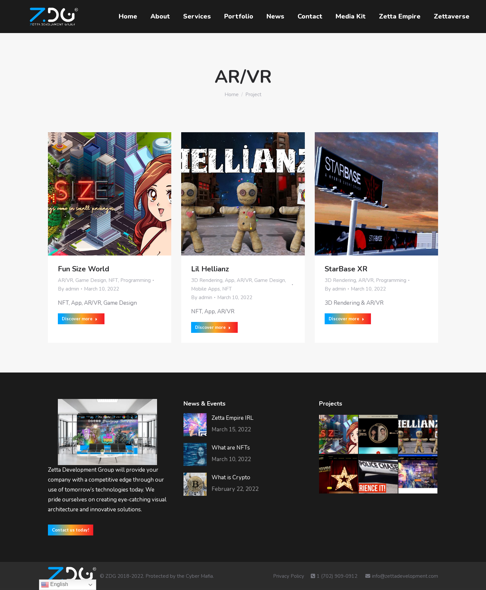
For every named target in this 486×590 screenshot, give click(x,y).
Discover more (77, 318)
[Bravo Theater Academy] (339, 474)
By (68, 289)
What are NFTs (231, 448)
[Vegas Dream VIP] (418, 474)
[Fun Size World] (339, 434)
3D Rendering (207, 280)
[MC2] (378, 434)
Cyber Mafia (199, 576)
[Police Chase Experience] (378, 474)
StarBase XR (346, 269)
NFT (113, 280)
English (58, 584)
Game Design (90, 280)
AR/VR (65, 280)
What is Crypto (231, 477)
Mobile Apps (205, 289)
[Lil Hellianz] (418, 434)
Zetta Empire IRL (232, 418)
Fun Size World (83, 269)
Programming (135, 280)
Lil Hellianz (210, 269)
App (229, 280)
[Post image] (195, 424)
